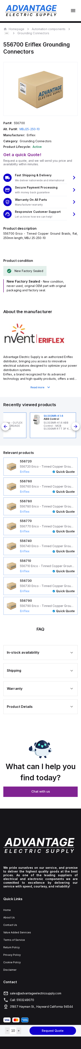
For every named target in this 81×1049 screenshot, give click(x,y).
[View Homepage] (31, 10)
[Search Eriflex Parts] (34, 348)
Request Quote (53, 1030)
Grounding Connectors (33, 33)
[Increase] (18, 1030)
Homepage (16, 29)
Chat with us (40, 791)
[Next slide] (75, 426)
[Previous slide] (5, 426)
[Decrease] (7, 1030)
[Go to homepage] (40, 845)
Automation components (48, 29)
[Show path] (6, 33)
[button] (40, 178)
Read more (37, 387)
